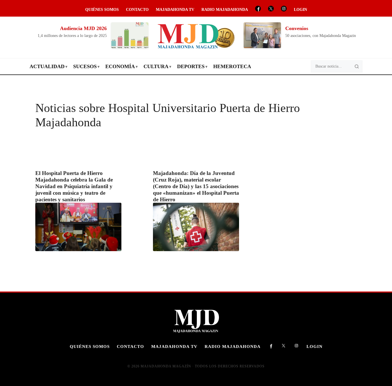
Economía (120, 66)
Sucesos (85, 66)
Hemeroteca (232, 66)
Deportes (191, 66)
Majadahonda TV (175, 9)
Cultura (155, 66)
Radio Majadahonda (224, 9)
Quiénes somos (102, 9)
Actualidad (47, 66)
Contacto (137, 9)
